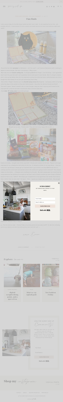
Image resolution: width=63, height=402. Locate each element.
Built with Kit (45, 210)
